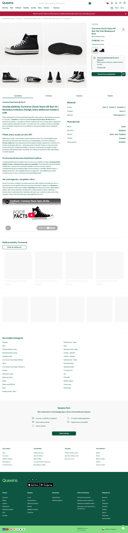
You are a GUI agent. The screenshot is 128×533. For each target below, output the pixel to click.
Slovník (29, 506)
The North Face (7, 465)
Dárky (4, 381)
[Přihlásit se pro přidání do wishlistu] (124, 74)
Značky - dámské (69, 353)
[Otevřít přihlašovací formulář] (112, 3)
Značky (33, 8)
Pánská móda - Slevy (9, 391)
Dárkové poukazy (32, 503)
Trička (98, 456)
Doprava (5, 497)
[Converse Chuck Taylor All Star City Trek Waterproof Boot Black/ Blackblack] (101, 50)
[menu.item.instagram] (32, 479)
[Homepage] (14, 480)
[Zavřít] (125, 13)
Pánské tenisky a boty (9, 349)
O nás (29, 497)
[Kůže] (107, 107)
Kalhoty (98, 462)
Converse (122, 138)
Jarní (116, 134)
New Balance (6, 462)
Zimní (112, 134)
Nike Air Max (37, 459)
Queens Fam (60, 412)
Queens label (106, 518)
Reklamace (5, 506)
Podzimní (122, 134)
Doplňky (26, 8)
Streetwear (67, 388)
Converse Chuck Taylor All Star (12, 360)
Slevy (40, 8)
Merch (104, 512)
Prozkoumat (101, 67)
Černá (123, 126)
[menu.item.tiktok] (36, 479)
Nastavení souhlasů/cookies (85, 503)
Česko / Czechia (110, 529)
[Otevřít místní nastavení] (108, 3)
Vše (112, 8)
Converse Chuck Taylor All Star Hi (13, 102)
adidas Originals (7, 459)
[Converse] (123, 29)
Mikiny (98, 453)
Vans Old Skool (38, 456)
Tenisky (4, 370)
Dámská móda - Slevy (71, 349)
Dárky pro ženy (7, 377)
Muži (116, 8)
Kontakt (4, 515)
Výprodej (105, 515)
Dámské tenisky (69, 367)
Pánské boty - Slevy (70, 342)
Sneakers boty (7, 356)
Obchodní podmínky (83, 497)
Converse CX (68, 370)
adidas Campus (38, 453)
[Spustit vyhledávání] (90, 3)
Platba (4, 500)
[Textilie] (115, 107)
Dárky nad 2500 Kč (8, 384)
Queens (46, 8)
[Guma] (125, 111)
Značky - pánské (69, 356)
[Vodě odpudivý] (125, 115)
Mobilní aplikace (57, 500)
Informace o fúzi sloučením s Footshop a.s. (86, 507)
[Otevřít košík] (124, 3)
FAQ (3, 512)
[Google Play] (46, 485)
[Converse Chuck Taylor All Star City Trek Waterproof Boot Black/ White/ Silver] (95, 50)
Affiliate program (32, 509)
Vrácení (4, 503)
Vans (3, 453)
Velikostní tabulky (7, 509)
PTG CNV (67, 377)
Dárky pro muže (7, 374)
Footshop (30, 512)
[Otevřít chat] (123, 528)
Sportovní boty (69, 459)
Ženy (122, 8)
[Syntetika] (125, 107)
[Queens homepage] (7, 2)
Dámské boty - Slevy (70, 360)
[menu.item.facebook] (29, 479)
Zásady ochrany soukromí (85, 500)
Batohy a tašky (100, 459)
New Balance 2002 (40, 465)
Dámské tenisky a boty (9, 353)
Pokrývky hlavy (100, 465)
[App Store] (33, 485)
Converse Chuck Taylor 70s (42, 462)
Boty (11, 8)
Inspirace (56, 8)
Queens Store (31, 500)
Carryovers (67, 384)
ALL (65, 374)
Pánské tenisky (69, 363)
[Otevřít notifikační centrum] (116, 3)
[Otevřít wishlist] (120, 3)
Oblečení (18, 8)
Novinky (5, 8)
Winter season (68, 381)
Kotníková (122, 130)
